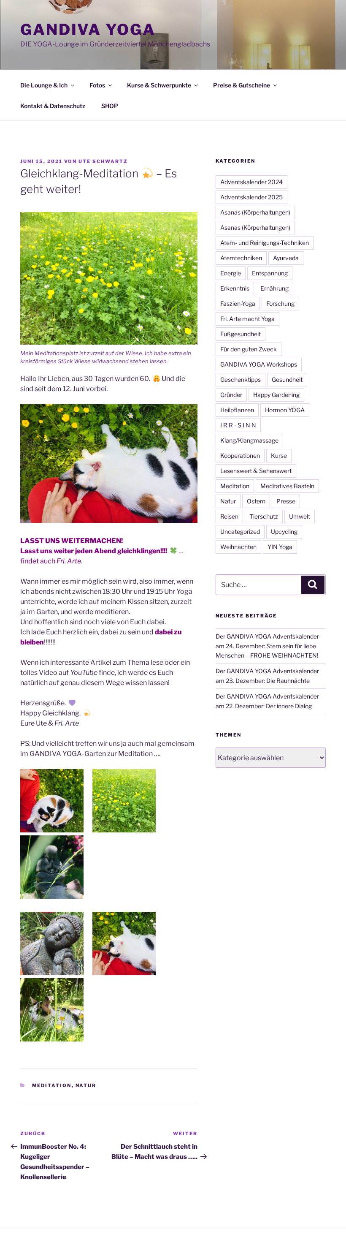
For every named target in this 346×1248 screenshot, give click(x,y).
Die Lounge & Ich (44, 85)
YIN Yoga (280, 546)
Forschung (280, 303)
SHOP (109, 105)
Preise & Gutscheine (241, 85)
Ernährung (274, 288)
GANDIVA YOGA (88, 29)
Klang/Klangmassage (249, 440)
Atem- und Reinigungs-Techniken (264, 242)
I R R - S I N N (238, 425)
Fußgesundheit (240, 333)
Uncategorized (240, 531)
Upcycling (284, 531)
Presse (285, 501)
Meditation (52, 1085)
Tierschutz (263, 516)
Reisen (229, 516)
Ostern (256, 501)
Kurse (279, 455)
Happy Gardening (276, 394)
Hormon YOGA (285, 409)
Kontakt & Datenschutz (52, 105)
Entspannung (270, 273)
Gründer (231, 394)
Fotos (97, 85)
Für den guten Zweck (248, 349)
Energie (230, 273)
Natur (86, 1085)
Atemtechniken (241, 257)
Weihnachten (238, 546)
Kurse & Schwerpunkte (159, 85)
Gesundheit (287, 379)
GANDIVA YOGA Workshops (258, 364)
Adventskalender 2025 (251, 197)
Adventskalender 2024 (251, 181)
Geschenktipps (240, 379)
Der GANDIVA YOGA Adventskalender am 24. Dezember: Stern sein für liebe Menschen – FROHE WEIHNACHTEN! (267, 646)
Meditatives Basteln (287, 485)
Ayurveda (286, 257)
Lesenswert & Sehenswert (256, 470)
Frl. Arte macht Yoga (247, 318)
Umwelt (299, 516)
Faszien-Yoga (237, 303)
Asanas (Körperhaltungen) (255, 212)
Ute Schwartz (103, 161)
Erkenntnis (234, 288)
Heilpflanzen (237, 409)
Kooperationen (240, 455)
